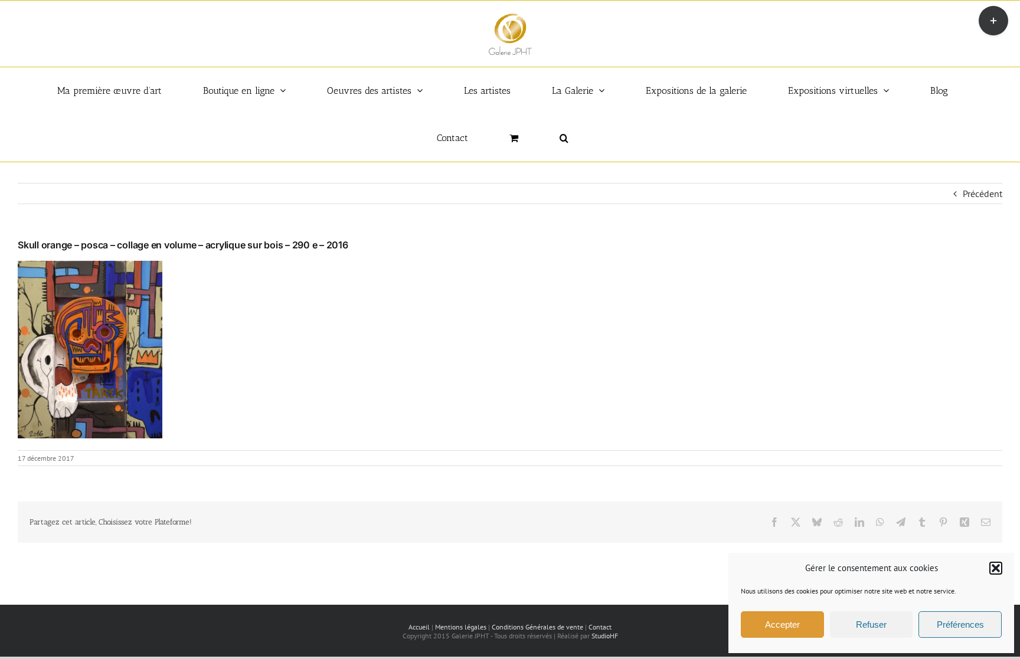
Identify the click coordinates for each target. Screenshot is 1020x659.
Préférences (960, 624)
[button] (996, 568)
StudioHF (604, 635)
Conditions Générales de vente (537, 626)
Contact (600, 626)
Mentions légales (460, 626)
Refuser (871, 624)
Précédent (982, 193)
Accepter (782, 624)
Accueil (419, 626)
